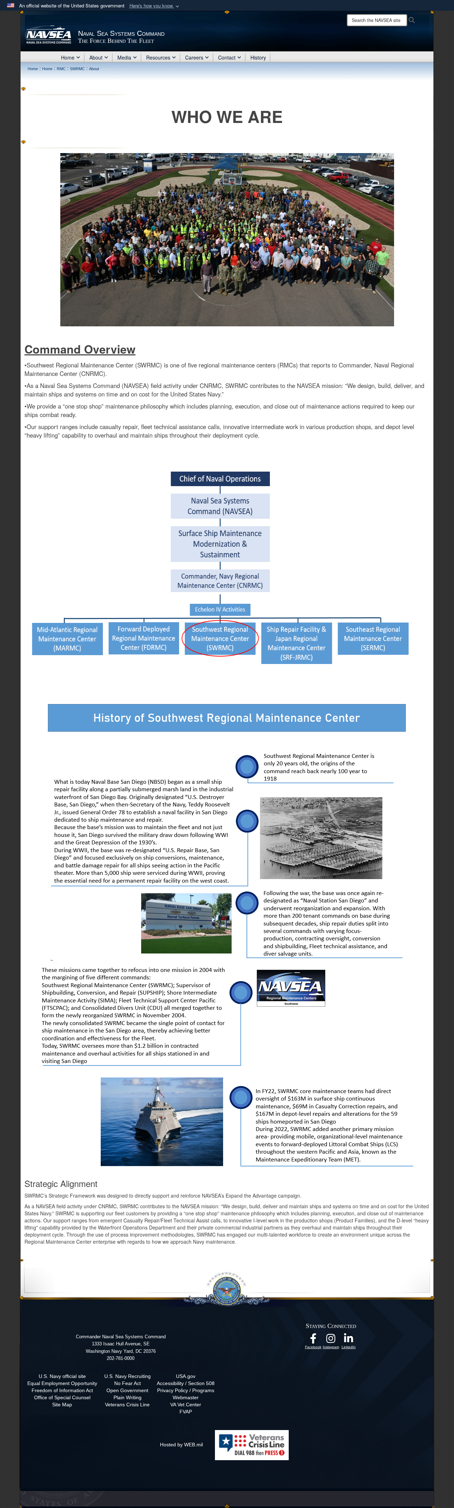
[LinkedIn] (349, 1340)
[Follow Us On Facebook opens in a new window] (313, 1340)
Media (124, 57)
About (96, 57)
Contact (227, 57)
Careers (194, 57)
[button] (155, 6)
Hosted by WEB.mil (181, 1444)
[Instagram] (331, 1340)
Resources (158, 57)
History (258, 57)
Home (67, 57)
